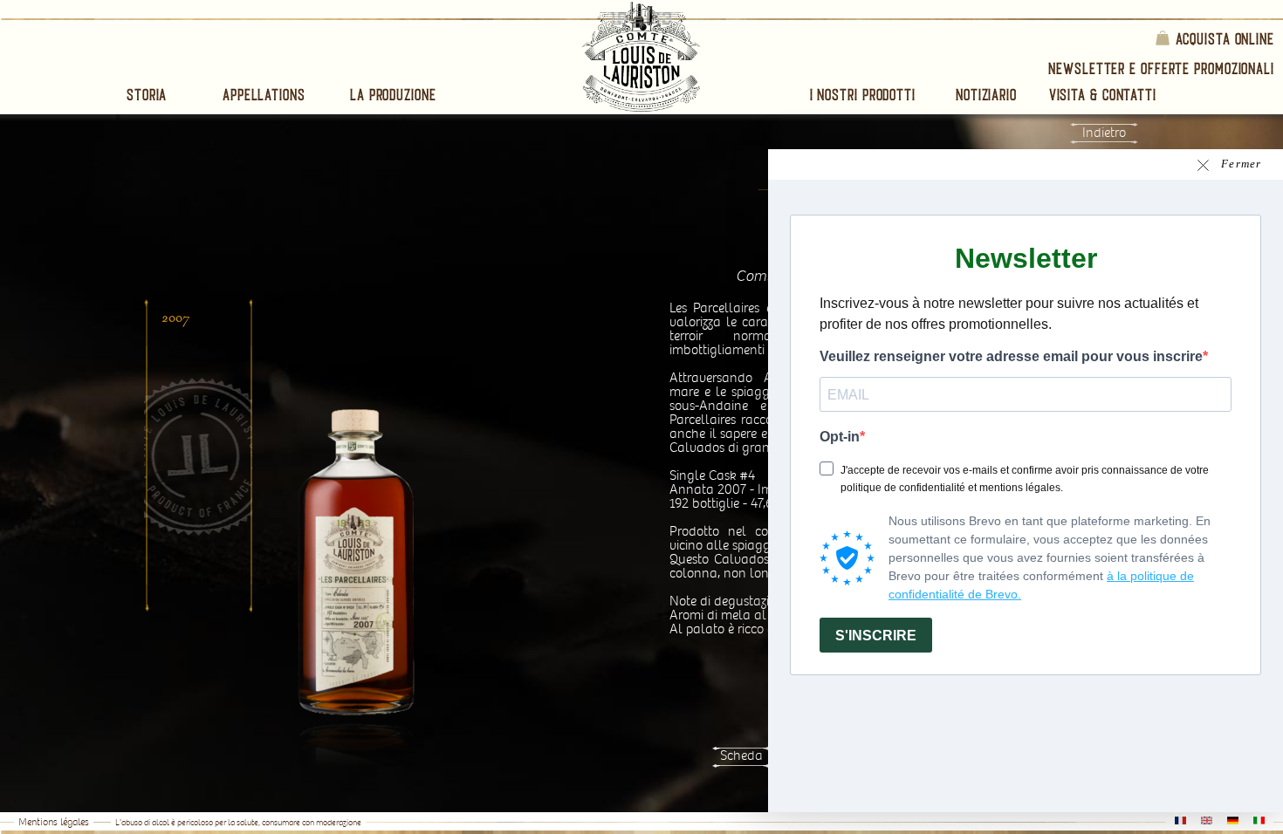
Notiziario (986, 94)
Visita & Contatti (1102, 94)
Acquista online (1225, 38)
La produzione (393, 94)
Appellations (264, 94)
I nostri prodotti (863, 94)
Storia (147, 94)
